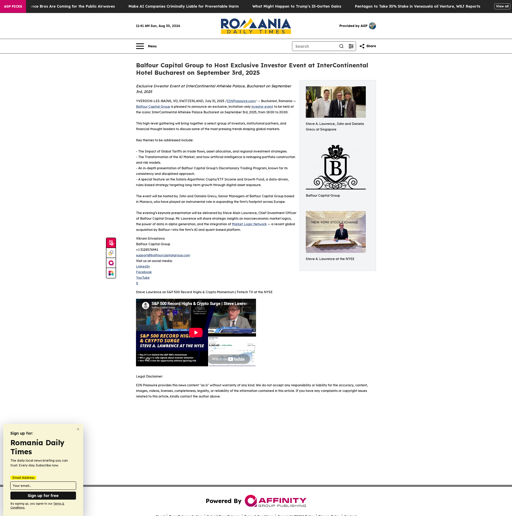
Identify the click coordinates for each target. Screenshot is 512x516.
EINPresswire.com (241, 101)
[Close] (78, 429)
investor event (262, 107)
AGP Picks (13, 6)
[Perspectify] (111, 253)
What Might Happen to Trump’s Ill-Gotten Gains (296, 6)
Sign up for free (43, 495)
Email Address (23, 478)
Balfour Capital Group (153, 107)
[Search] (341, 46)
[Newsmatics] (111, 273)
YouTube (143, 278)
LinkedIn (143, 266)
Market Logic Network (249, 224)
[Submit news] (111, 243)
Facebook (144, 272)
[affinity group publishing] (111, 263)
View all (502, 6)
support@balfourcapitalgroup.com (163, 255)
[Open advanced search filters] (351, 46)
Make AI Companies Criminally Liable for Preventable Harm (183, 6)
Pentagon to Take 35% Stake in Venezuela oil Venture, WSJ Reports (417, 6)
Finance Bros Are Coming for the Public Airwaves (69, 6)
